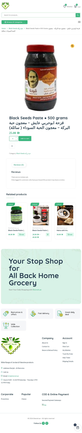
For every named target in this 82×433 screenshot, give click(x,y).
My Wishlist (66, 350)
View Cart (65, 346)
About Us (45, 343)
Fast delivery (43, 313)
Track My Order (67, 354)
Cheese (24, 399)
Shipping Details (67, 361)
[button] (72, 46)
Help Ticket (66, 358)
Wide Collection (15, 325)
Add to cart (25, 138)
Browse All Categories (14, 22)
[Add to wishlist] (12, 146)
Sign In (64, 343)
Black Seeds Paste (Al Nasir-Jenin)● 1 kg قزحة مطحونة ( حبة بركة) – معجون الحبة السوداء (16, 230)
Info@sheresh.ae (13, 376)
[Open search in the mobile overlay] (41, 15)
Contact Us (45, 346)
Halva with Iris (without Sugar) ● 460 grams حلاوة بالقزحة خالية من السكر (64, 230)
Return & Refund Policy (50, 350)
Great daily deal (69, 313)
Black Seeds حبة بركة (16, 28)
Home (4, 28)
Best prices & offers (16, 313)
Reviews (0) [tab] (19, 165)
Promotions (5, 399)
